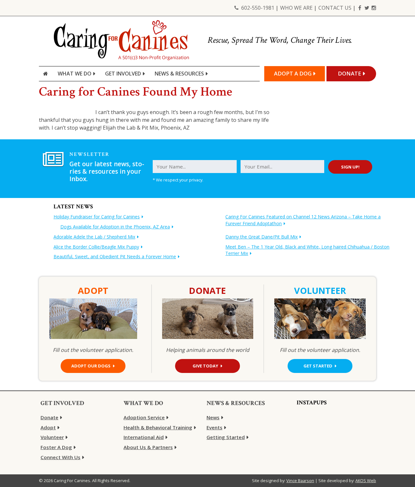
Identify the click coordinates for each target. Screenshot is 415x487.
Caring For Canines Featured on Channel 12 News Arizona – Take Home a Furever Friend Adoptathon (303, 220)
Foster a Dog (56, 447)
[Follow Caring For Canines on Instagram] (374, 8)
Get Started (317, 366)
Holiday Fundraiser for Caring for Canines (96, 217)
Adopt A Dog (293, 73)
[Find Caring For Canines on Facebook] (359, 8)
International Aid (144, 437)
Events (214, 427)
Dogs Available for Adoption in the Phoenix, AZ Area (115, 227)
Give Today (205, 366)
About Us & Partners (148, 447)
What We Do (74, 73)
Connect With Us (60, 457)
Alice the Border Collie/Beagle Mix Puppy (96, 247)
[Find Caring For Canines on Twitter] (366, 8)
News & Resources (179, 73)
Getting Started (226, 437)
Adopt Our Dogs (91, 366)
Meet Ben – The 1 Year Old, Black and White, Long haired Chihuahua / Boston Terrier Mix (307, 250)
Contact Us (334, 7)
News (213, 417)
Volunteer (52, 437)
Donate (349, 73)
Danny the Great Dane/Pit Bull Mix (261, 237)
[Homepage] (45, 73)
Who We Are (296, 7)
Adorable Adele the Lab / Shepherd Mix (94, 237)
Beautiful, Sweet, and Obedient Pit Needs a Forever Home (114, 256)
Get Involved (123, 73)
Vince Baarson (300, 480)
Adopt (48, 427)
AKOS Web (365, 480)
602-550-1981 (257, 7)
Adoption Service (144, 417)
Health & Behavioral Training (158, 427)
